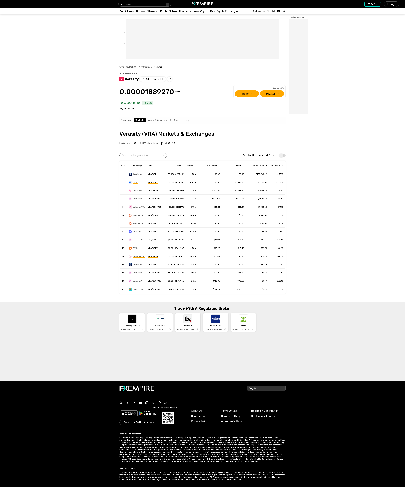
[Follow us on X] (268, 11)
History (185, 120)
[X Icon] (121, 403)
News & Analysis (157, 120)
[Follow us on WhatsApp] (273, 11)
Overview (126, 120)
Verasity (145, 66)
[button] (6, 4)
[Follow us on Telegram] (284, 11)
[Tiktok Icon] (166, 403)
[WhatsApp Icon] (159, 403)
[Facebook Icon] (128, 403)
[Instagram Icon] (147, 403)
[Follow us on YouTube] (278, 11)
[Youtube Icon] (140, 403)
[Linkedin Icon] (134, 403)
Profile (174, 120)
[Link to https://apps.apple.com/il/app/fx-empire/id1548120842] (129, 413)
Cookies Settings (231, 416)
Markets (139, 120)
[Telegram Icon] (153, 403)
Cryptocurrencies (128, 66)
